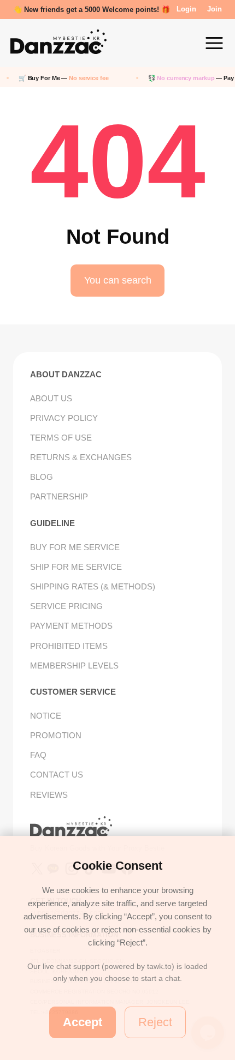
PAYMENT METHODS (71, 625)
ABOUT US (51, 398)
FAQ (38, 755)
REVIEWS (49, 794)
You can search (117, 280)
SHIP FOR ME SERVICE (76, 566)
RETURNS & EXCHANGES (81, 457)
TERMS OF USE (61, 437)
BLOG (41, 476)
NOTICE (45, 715)
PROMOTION (55, 735)
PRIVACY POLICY (64, 418)
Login (186, 9)
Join (214, 9)
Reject (155, 1022)
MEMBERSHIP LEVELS (74, 665)
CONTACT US (56, 774)
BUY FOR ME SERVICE (75, 547)
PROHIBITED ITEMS (69, 646)
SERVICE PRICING (66, 606)
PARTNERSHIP (59, 496)
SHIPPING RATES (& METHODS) (92, 586)
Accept (82, 1022)
